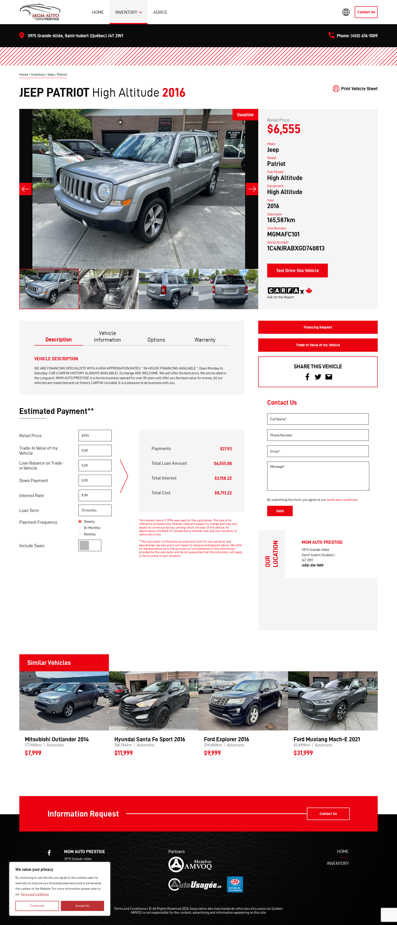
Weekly (89, 522)
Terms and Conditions (130, 908)
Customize (37, 906)
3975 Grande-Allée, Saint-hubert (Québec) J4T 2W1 (75, 35)
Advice (160, 12)
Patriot (62, 74)
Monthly (90, 534)
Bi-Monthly (92, 528)
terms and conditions (342, 500)
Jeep (51, 74)
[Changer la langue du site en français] (346, 12)
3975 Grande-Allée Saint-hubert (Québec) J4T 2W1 (318, 555)
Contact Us (366, 12)
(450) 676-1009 (364, 35)
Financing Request (318, 327)
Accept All (82, 906)
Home (98, 12)
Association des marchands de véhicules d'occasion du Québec (236, 908)
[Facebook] (49, 852)
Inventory (126, 12)
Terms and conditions (35, 894)
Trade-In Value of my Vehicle (318, 345)
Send (280, 511)
